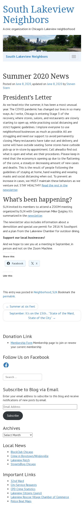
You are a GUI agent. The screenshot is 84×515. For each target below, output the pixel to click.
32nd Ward (17, 481)
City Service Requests (24, 485)
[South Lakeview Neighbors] (42, 43)
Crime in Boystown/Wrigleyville (29, 456)
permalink (9, 296)
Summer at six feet (20, 306)
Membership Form (21, 343)
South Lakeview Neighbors (38, 14)
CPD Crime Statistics (23, 489)
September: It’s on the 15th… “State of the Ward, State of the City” (42, 315)
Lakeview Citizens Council (26, 493)
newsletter (35, 215)
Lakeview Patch (20, 460)
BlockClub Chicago (22, 452)
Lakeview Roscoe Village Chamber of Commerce (40, 497)
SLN (54, 292)
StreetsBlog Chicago (23, 464)
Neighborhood (42, 292)
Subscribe (13, 415)
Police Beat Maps (21, 501)
